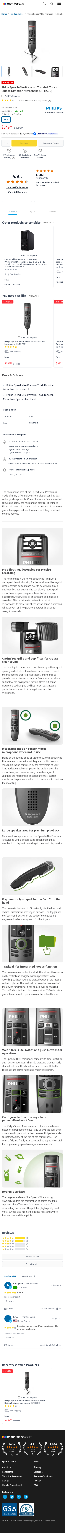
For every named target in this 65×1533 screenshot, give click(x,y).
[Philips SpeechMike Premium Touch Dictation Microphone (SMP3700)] (27, 318)
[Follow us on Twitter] (12, 1497)
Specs (32, 212)
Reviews (52, 212)
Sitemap (37, 1467)
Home (4, 14)
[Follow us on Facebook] (5, 1497)
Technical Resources (12, 1476)
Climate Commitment (12, 1485)
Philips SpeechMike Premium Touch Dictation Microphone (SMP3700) (25, 342)
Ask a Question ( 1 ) (42, 100)
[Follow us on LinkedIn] (26, 1497)
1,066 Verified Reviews (17, 187)
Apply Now (52, 133)
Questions (28, 1276)
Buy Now (24, 143)
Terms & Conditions (43, 1476)
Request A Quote (12, 284)
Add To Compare (13, 96)
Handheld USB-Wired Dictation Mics (17, 14)
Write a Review (26, 100)
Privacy (37, 1480)
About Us (6, 1467)
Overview (13, 212)
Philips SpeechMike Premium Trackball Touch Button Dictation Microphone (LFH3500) (25, 1401)
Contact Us (7, 1472)
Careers (6, 1480)
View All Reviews (17, 192)
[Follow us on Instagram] (19, 1497)
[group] (59, 3)
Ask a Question (32, 1264)
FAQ (36, 1485)
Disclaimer (38, 1472)
